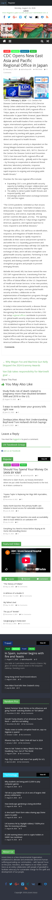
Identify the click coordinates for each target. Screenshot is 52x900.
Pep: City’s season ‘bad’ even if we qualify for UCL (25, 759)
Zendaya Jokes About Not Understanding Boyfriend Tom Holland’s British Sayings (25, 421)
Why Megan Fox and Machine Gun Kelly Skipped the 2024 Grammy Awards (25, 363)
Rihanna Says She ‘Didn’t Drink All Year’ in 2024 (24, 740)
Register (11, 3)
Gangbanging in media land (14, 621)
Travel (24, 649)
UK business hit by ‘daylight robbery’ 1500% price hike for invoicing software (24, 824)
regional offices (19, 315)
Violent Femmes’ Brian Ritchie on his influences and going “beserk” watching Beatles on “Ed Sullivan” (26, 709)
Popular (11, 579)
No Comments (22, 587)
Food (8, 649)
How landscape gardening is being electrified (23, 804)
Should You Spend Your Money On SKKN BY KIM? (25, 470)
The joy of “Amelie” (11, 611)
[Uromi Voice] (4, 41)
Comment (43, 579)
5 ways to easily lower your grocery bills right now (24, 408)
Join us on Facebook (12, 451)
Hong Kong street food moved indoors (21, 677)
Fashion (15, 465)
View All (44, 459)
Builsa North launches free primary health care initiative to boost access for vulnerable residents (23, 507)
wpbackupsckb (26, 69)
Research (24, 51)
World (33, 51)
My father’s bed (9, 602)
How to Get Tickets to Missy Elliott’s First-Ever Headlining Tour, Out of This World (23, 749)
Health (7, 51)
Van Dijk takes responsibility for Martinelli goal (26, 373)
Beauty (7, 465)
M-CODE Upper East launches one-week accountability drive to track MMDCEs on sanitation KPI (25, 518)
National (15, 51)
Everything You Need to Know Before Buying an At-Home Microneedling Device (24, 529)
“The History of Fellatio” (13, 584)
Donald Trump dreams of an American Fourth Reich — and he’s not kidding (23, 720)
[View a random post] (47, 41)
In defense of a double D (13, 593)
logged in (17, 439)
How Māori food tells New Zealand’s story (22, 685)
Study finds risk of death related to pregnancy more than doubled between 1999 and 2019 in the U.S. (24, 393)
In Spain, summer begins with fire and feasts (24, 654)
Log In (3, 3)
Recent (27, 579)
